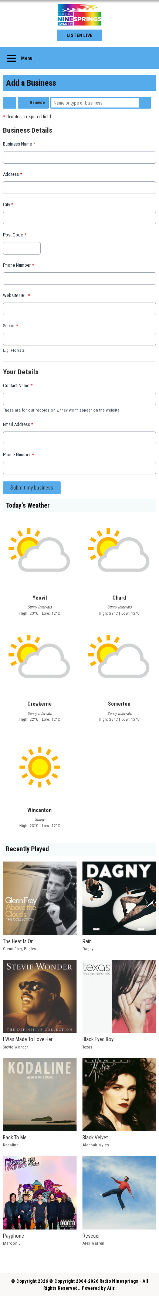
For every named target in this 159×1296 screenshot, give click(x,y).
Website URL (16, 295)
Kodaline (10, 1145)
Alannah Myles (95, 1145)
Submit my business (31, 488)
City (8, 204)
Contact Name (18, 385)
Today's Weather (28, 505)
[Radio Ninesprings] (79, 15)
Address (12, 174)
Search (145, 103)
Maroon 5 (12, 1243)
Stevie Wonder (15, 1047)
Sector (10, 325)
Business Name (19, 144)
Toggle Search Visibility (145, 58)
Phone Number (18, 265)
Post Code (14, 235)
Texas (87, 1047)
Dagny (88, 949)
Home (9, 103)
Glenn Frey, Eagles (19, 949)
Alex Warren (93, 1243)
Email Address (18, 424)
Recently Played (27, 849)
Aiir (110, 1288)
